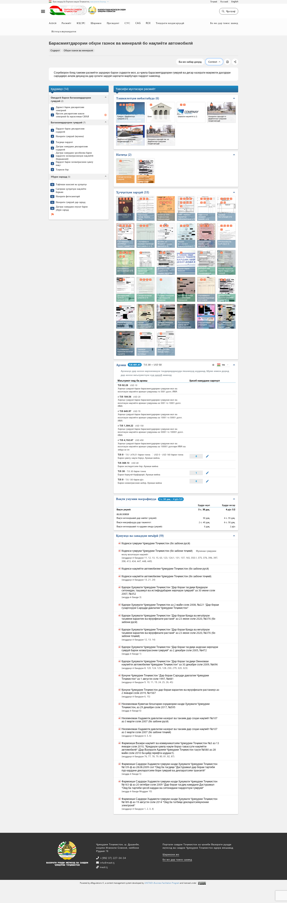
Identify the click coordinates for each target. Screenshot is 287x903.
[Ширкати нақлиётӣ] (191, 112)
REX (148, 23)
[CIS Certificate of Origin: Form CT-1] (206, 289)
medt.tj (103, 867)
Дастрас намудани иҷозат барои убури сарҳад (72, 208)
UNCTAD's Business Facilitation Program (161, 883)
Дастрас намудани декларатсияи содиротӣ (72, 148)
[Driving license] (206, 316)
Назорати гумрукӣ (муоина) (70, 136)
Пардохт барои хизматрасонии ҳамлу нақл (74, 164)
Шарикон (96, 23)
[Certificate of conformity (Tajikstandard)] (125, 235)
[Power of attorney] (226, 235)
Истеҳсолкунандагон (63, 31)
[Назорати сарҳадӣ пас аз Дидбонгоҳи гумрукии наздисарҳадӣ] (160, 135)
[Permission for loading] (186, 262)
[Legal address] (165, 235)
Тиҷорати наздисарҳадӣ (170, 23)
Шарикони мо (171, 854)
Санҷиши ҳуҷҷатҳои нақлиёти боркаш (71, 190)
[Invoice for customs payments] (145, 262)
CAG (138, 23)
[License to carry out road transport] (145, 316)
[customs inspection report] (145, 289)
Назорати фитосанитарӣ (68, 196)
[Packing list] (226, 208)
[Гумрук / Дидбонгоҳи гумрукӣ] (130, 112)
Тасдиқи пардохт (64, 142)
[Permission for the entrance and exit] (186, 316)
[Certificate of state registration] (206, 235)
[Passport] (125, 208)
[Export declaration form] (226, 289)
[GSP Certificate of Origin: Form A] (145, 235)
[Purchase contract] (145, 208)
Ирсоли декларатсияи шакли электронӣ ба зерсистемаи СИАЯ (72, 115)
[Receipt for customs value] (226, 262)
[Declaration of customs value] (125, 289)
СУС (127, 23)
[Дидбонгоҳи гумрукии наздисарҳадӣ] (130, 135)
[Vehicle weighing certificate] (125, 343)
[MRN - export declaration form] (165, 262)
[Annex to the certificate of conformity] (145, 343)
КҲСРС (81, 23)
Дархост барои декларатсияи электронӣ (70, 109)
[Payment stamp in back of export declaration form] (165, 289)
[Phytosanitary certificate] (125, 262)
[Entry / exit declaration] (165, 343)
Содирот (55, 50)
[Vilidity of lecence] (165, 316)
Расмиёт (66, 23)
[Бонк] (160, 112)
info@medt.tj (107, 862)
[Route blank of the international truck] (125, 316)
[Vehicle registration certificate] (226, 316)
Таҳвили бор (62, 169)
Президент (113, 23)
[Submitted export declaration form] (206, 262)
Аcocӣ (52, 23)
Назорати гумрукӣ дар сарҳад (70, 202)
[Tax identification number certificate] (186, 235)
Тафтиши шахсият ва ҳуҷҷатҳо (71, 184)
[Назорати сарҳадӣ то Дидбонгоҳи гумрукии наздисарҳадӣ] (221, 112)
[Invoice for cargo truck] (186, 289)
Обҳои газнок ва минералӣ (78, 50)
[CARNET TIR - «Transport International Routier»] (165, 208)
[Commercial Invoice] (206, 208)
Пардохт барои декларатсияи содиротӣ (70, 130)
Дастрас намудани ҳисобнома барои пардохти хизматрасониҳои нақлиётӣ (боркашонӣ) (74, 155)
